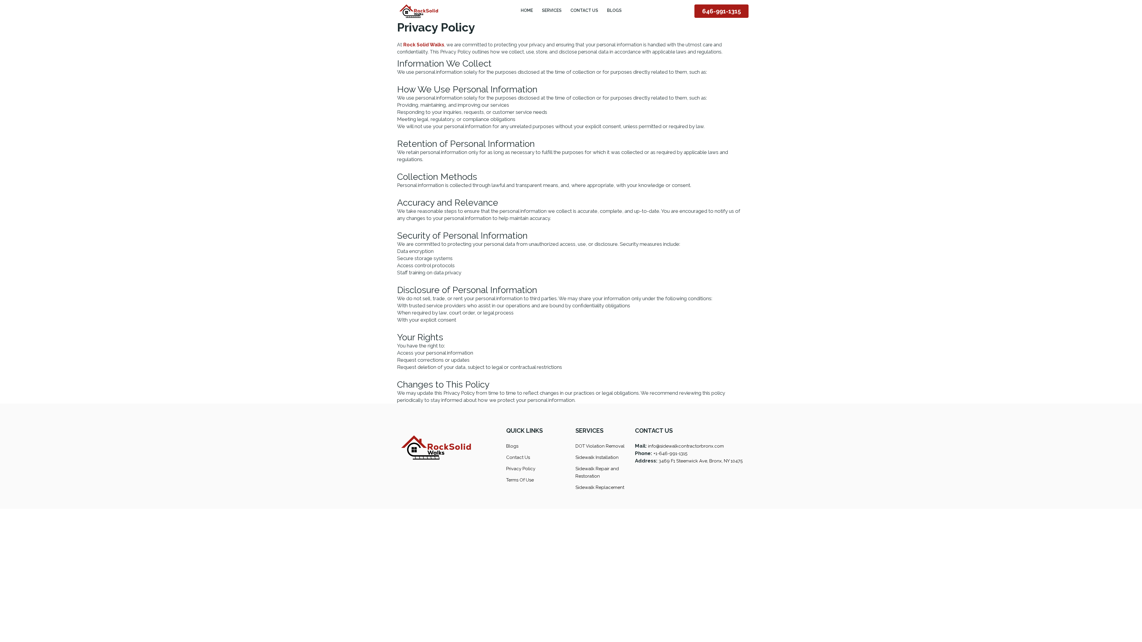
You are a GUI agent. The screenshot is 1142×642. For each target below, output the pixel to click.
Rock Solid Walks (423, 45)
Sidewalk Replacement (599, 487)
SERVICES (551, 10)
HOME (527, 10)
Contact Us (518, 457)
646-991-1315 (721, 11)
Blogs (614, 10)
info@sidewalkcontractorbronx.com (686, 446)
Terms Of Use (520, 480)
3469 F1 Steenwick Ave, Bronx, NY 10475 (701, 461)
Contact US (584, 10)
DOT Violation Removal (600, 446)
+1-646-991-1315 (670, 453)
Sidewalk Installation (597, 457)
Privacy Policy (520, 468)
